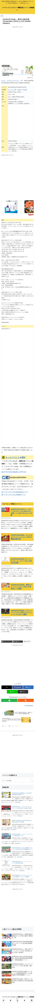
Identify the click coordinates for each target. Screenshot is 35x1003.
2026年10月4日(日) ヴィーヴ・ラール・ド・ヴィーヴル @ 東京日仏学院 (21, 561)
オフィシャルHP (12, 89)
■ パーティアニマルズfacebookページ (15, 492)
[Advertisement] (17, 45)
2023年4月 (27, 641)
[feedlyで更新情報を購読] (9, 700)
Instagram (24, 89)
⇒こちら (7, 276)
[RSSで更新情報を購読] (26, 700)
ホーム (3, 80)
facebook (19, 89)
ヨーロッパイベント (13, 80)
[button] (23, 692)
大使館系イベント (18, 641)
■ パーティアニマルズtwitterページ (14, 494)
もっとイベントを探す (16, 457)
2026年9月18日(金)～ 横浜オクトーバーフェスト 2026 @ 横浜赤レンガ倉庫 (21, 586)
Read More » (18, 802)
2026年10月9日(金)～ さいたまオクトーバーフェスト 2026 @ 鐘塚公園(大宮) (21, 537)
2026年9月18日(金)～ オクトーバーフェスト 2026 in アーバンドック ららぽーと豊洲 (21, 612)
